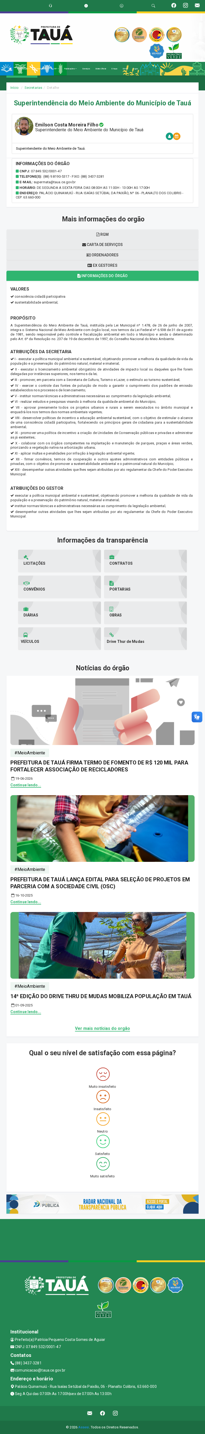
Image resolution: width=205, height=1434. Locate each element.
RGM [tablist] (104, 234)
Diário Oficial (100, 68)
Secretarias (40, 68)
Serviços (86, 68)
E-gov (135, 68)
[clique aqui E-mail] (89, 1413)
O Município (22, 68)
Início (14, 88)
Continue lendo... (25, 785)
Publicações (69, 68)
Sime (125, 68)
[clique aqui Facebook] (102, 1413)
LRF (55, 68)
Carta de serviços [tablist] (104, 244)
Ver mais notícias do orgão (102, 1028)
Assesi (83, 1427)
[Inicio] (10, 68)
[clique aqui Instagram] (115, 1413)
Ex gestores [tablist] (104, 265)
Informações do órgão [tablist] (104, 276)
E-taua (114, 68)
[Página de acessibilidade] (121, 6)
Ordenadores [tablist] (105, 255)
